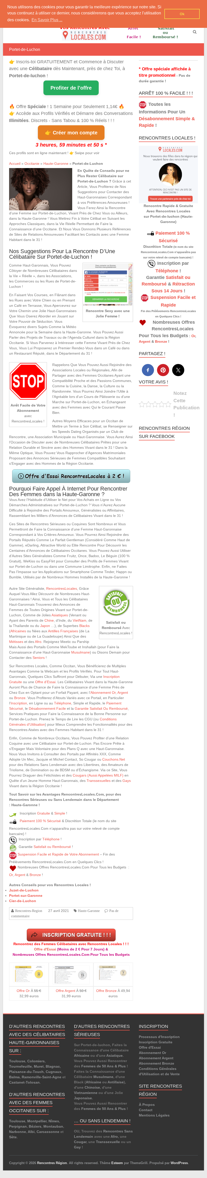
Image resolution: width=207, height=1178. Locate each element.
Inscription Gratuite (155, 1042)
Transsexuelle (108, 1142)
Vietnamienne (85, 1093)
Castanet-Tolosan (24, 1082)
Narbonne (17, 1132)
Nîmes (53, 1121)
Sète (13, 1137)
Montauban (53, 1126)
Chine (49, 620)
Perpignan (18, 1126)
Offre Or (23, 991)
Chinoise (92, 1087)
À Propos (147, 1105)
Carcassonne (48, 1132)
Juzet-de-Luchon (24, 890)
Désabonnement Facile (47, 708)
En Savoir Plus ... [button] (47, 20)
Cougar (80, 1142)
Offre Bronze (106, 991)
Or (11, 875)
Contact (145, 1110)
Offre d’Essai (45, 682)
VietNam (79, 620)
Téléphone (62, 703)
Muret (39, 1066)
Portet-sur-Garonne (25, 895)
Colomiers (36, 1061)
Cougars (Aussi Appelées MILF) (98, 775)
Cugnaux (53, 1072)
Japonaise (83, 1098)
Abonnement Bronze (156, 1063)
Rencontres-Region (28, 910)
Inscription (19, 703)
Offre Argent (65, 991)
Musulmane (80, 652)
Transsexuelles (99, 781)
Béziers (35, 1126)
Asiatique (114, 1055)
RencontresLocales (61, 588)
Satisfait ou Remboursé (52, 847)
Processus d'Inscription (159, 1037)
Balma (14, 1077)
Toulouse (17, 1061)
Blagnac (53, 1066)
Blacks (84, 626)
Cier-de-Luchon (22, 901)
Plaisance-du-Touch (26, 1072)
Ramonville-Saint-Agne (41, 1077)
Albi (31, 1132)
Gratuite (43, 813)
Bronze (19, 698)
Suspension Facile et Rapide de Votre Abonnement (58, 854)
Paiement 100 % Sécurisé (40, 821)
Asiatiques (59, 615)
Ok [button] (182, 14)
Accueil (14, 163)
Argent (122, 692)
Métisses (16, 642)
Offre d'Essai (45, 949)
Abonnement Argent (156, 1058)
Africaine (81, 1055)
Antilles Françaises (63, 631)
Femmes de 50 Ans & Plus (103, 1066)
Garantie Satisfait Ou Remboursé (101, 708)
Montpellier (36, 1121)
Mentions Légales (154, 1115)
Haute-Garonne (55, 163)
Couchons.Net (113, 759)
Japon (45, 626)
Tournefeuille (20, 1066)
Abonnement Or (103, 692)
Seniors (39, 658)
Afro (38, 642)
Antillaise (116, 1082)
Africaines (18, 631)
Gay (77, 1147)
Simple (59, 813)
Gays (126, 781)
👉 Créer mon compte (71, 132)
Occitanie (31, 163)
